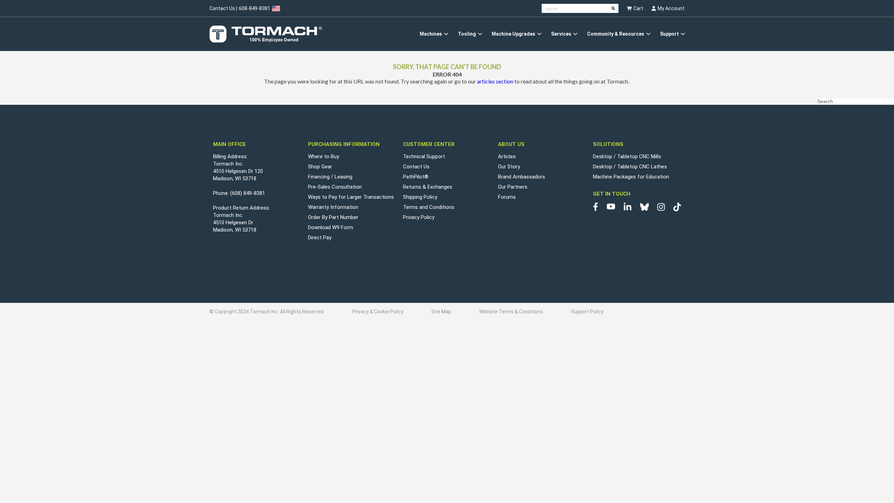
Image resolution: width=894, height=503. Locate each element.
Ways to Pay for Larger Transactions (351, 197)
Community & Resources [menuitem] (615, 34)
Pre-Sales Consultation (335, 187)
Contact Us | (223, 8)
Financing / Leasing (330, 177)
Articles (507, 156)
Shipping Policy (420, 197)
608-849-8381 (254, 8)
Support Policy (587, 311)
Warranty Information (333, 207)
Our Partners (512, 187)
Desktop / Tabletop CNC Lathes (630, 166)
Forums (507, 197)
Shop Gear (320, 166)
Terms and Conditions (428, 207)
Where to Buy (323, 156)
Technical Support (424, 156)
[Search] (613, 8)
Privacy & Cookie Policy (377, 311)
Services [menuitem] (561, 34)
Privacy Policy (418, 217)
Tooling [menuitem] (467, 34)
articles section (495, 81)
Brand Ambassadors (521, 177)
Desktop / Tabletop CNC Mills (627, 156)
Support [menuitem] (669, 34)
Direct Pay (319, 237)
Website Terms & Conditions (511, 311)
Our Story (509, 166)
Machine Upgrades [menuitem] (513, 34)
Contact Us (416, 166)
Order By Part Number (333, 217)
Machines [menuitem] (431, 34)
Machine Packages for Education (631, 177)
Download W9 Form (330, 227)
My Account (671, 8)
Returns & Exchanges (427, 187)
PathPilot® (415, 177)
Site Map (441, 311)
